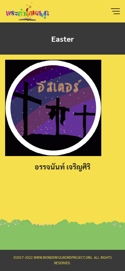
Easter (62, 38)
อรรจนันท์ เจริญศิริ (62, 166)
